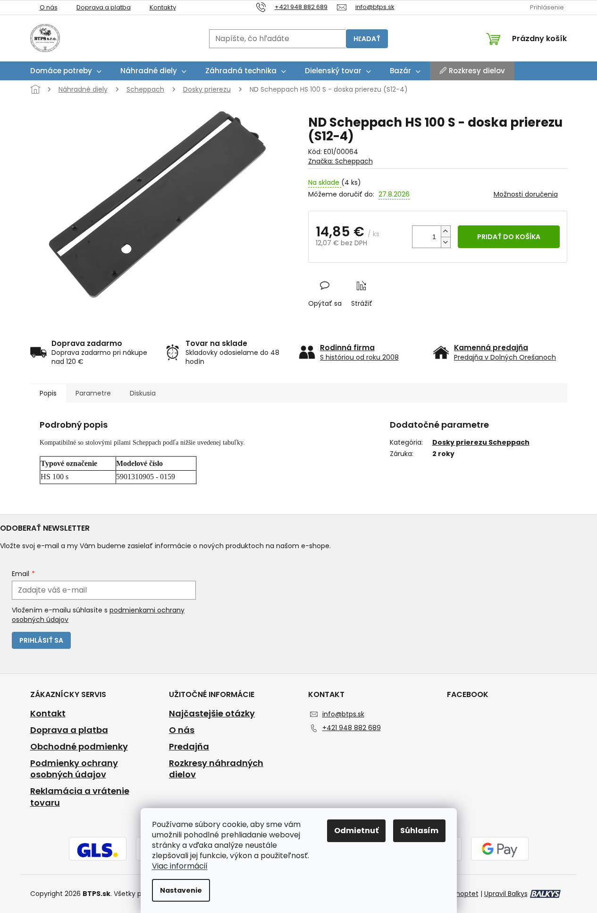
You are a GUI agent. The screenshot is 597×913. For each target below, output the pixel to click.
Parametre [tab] (93, 393)
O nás (49, 7)
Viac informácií (180, 866)
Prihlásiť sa (41, 640)
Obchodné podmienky (79, 746)
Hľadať (366, 38)
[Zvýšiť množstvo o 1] (445, 231)
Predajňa (189, 746)
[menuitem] (66, 70)
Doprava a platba (103, 7)
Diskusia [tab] (143, 393)
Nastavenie (181, 890)
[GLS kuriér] (97, 849)
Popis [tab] (48, 393)
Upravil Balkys (506, 893)
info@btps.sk (343, 714)
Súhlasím (419, 830)
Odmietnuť (356, 830)
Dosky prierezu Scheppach (481, 442)
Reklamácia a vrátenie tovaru (79, 797)
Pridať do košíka (508, 236)
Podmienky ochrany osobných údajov (74, 769)
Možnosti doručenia (526, 194)
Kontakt (48, 713)
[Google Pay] (499, 849)
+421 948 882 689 (351, 727)
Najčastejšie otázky (212, 713)
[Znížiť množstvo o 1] (445, 242)
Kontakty (163, 7)
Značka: (340, 161)
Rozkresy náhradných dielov (216, 769)
